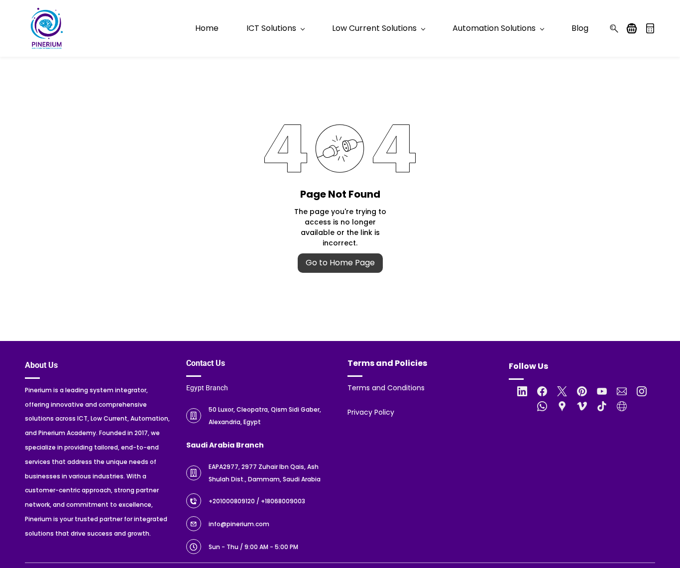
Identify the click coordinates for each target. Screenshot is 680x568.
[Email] (621, 391)
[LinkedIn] (522, 391)
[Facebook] (542, 391)
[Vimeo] (581, 406)
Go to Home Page (340, 262)
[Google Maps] (562, 406)
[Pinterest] (581, 391)
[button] (635, 28)
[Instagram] (641, 391)
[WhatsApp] (542, 406)
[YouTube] (601, 391)
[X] (562, 391)
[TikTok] (601, 406)
